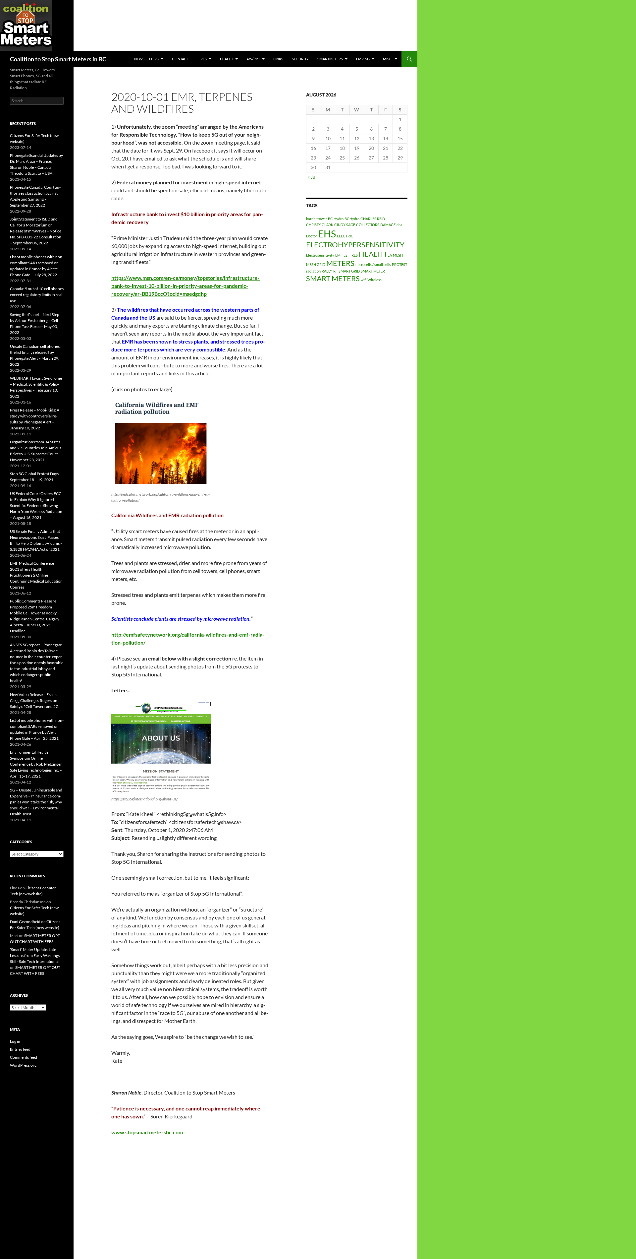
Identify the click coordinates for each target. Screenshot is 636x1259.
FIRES (353, 255)
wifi (363, 280)
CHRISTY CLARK (319, 224)
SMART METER (373, 271)
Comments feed (23, 1057)
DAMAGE (388, 224)
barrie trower (316, 219)
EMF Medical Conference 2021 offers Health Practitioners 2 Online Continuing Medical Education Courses (36, 575)
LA (390, 255)
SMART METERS (333, 278)
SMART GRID (349, 271)
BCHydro (351, 219)
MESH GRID (315, 264)
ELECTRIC (345, 236)
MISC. (388, 59)
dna (399, 224)
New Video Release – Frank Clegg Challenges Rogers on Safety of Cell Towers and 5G (34, 700)
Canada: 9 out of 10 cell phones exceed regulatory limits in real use (37, 294)
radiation (313, 271)
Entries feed (20, 1049)
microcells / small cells (373, 264)
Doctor (311, 236)
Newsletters (146, 59)
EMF (339, 255)
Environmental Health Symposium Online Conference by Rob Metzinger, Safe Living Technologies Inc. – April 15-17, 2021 (36, 764)
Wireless (374, 280)
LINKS (278, 59)
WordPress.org (23, 1065)
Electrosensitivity (320, 255)
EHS (327, 233)
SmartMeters (330, 59)
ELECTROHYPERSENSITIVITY (355, 244)
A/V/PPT (253, 59)
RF (335, 271)
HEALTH (226, 59)
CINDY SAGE (344, 224)
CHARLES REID (372, 219)
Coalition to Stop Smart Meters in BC (58, 59)
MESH (398, 255)
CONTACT (180, 59)
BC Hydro (336, 219)
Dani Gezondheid (25, 921)
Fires (202, 59)
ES (345, 255)
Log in (15, 1041)
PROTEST (399, 264)
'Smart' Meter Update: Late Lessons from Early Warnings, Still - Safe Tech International (35, 955)
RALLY (327, 271)
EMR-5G (363, 59)
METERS (340, 263)
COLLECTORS (367, 224)
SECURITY (300, 59)
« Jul (312, 177)
